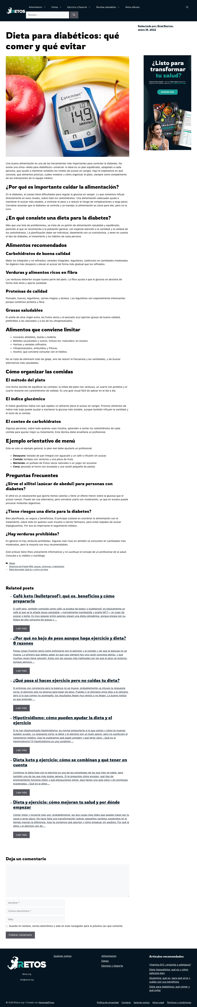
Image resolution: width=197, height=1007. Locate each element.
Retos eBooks (132, 7)
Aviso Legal (158, 1002)
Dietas (54, 7)
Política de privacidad (108, 1002)
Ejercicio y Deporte (77, 7)
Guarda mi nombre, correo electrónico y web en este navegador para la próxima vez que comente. (66, 926)
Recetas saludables (106, 7)
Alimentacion (35, 7)
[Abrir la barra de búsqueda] (187, 7)
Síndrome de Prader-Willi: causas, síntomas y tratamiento (36, 566)
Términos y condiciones (179, 1002)
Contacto (126, 1002)
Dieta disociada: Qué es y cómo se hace (28, 569)
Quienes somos (63, 956)
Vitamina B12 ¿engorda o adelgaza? (170, 964)
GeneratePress (46, 1002)
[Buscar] (74, 15)
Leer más (21, 628)
